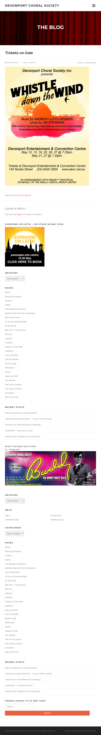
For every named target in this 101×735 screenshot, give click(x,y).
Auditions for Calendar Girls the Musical (22, 436)
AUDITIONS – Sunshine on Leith (19, 430)
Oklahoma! (9, 367)
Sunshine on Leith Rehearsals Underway (23, 424)
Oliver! (8, 372)
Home (7, 305)
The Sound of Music (13, 388)
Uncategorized (90, 62)
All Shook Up (10, 326)
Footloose (9, 351)
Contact (8, 300)
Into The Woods (12, 359)
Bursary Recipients (13, 296)
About (7, 292)
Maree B (32, 62)
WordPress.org (56, 519)
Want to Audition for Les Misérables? (21, 413)
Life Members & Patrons (15, 309)
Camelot (8, 342)
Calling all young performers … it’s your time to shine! (28, 419)
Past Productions (12, 317)
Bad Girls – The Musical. (15, 330)
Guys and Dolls (11, 355)
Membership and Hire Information (20, 313)
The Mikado (10, 380)
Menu (93, 5)
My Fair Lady (10, 363)
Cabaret (8, 338)
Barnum (8, 334)
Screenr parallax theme (74, 731)
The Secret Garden (13, 384)
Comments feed (12, 519)
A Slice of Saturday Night (16, 321)
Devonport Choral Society (32, 5)
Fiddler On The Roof (14, 347)
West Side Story (12, 397)
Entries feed (55, 515)
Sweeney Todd (11, 376)
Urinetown (9, 393)
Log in (7, 515)
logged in (21, 214)
